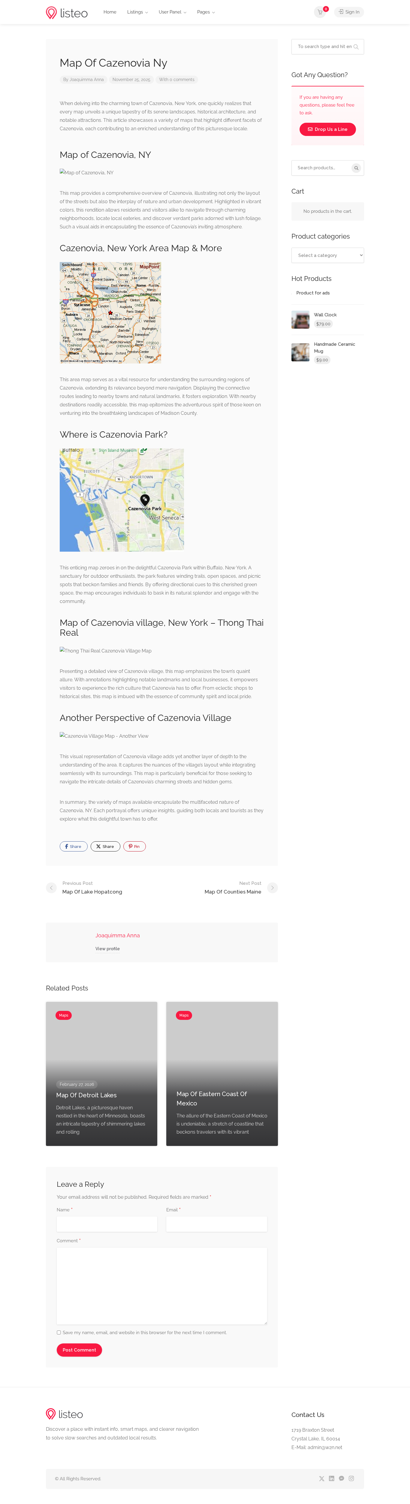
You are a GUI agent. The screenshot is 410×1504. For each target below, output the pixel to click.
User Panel (170, 12)
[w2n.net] (67, 12)
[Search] (356, 168)
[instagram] (351, 1479)
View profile (107, 948)
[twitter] (321, 1479)
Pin (136, 846)
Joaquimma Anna (87, 79)
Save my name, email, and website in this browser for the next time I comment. (145, 1332)
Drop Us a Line (331, 129)
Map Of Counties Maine (233, 888)
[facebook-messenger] (341, 1479)
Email (173, 1210)
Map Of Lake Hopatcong (92, 888)
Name (65, 1210)
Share (75, 846)
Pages (203, 12)
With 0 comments (176, 79)
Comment (69, 1241)
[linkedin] (331, 1479)
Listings (135, 12)
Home (110, 12)
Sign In (352, 12)
